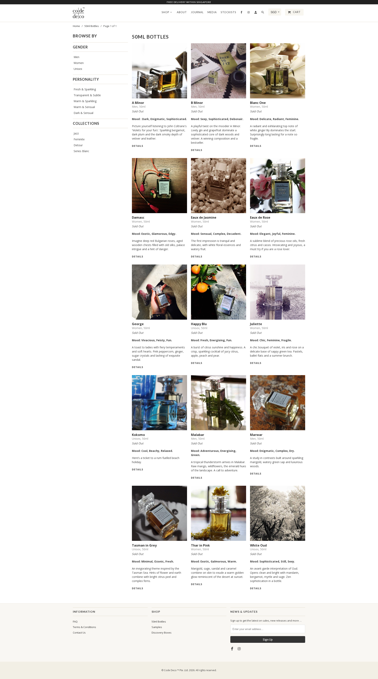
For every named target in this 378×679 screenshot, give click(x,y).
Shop (167, 12)
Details (137, 146)
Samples (157, 627)
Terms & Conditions (84, 627)
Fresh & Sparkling (85, 89)
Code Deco (170, 670)
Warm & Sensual (84, 107)
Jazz (76, 133)
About (182, 12)
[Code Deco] (79, 13)
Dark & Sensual (83, 113)
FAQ (75, 621)
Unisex (78, 69)
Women (79, 63)
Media (212, 12)
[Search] (263, 13)
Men (76, 57)
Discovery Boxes (161, 632)
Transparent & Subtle (87, 95)
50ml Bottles (159, 621)
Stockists (228, 12)
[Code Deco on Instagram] (239, 648)
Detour (78, 145)
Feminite (79, 139)
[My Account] (256, 13)
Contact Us (79, 632)
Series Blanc (81, 151)
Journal (197, 12)
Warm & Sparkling (85, 101)
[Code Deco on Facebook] (232, 648)
